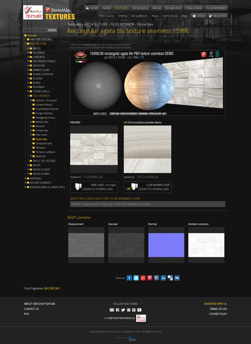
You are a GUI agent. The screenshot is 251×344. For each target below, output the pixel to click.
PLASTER (37, 78)
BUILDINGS (39, 52)
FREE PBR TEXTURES (41, 39)
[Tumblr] (156, 277)
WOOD (36, 165)
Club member (216, 8)
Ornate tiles (42, 130)
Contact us (31, 309)
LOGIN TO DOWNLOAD (97, 189)
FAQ (26, 313)
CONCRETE (39, 57)
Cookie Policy (218, 313)
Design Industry (44, 113)
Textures (32, 35)
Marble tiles (42, 121)
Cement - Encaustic (46, 100)
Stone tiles (41, 139)
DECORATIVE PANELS (44, 61)
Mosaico (40, 126)
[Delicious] (170, 277)
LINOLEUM (39, 65)
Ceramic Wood (44, 104)
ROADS (37, 82)
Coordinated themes (47, 109)
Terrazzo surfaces (45, 152)
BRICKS (37, 48)
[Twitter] (136, 277)
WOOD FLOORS (41, 169)
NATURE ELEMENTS (40, 182)
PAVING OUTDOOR (43, 74)
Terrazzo (40, 147)
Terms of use (218, 309)
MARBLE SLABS (41, 70)
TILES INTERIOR (41, 95)
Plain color (41, 134)
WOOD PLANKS (41, 173)
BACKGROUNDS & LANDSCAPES (47, 187)
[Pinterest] (149, 277)
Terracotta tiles (44, 143)
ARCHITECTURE (38, 43)
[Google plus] (142, 277)
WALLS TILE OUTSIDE (44, 160)
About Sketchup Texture (39, 303)
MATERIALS (36, 178)
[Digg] (177, 277)
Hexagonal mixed (45, 117)
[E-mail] (112, 310)
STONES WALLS (41, 91)
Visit (119, 318)
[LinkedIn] (163, 277)
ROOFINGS (39, 87)
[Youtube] (139, 310)
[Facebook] (129, 277)
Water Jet (41, 156)
